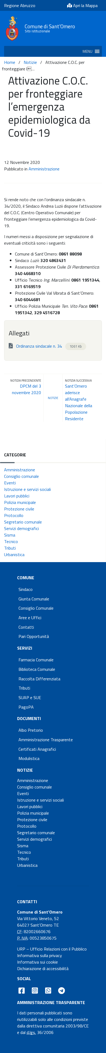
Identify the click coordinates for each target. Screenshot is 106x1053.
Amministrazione (44, 169)
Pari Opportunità (33, 636)
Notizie (30, 62)
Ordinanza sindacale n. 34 (48, 346)
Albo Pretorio (30, 730)
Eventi (10, 482)
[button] (87, 51)
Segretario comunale (23, 522)
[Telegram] (62, 990)
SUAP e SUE (29, 697)
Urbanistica (14, 554)
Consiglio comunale (21, 476)
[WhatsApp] (47, 990)
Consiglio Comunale (36, 608)
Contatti (26, 627)
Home (9, 62)
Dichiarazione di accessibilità (42, 968)
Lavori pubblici (16, 496)
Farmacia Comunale (36, 659)
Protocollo (13, 515)
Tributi (10, 548)
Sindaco (25, 589)
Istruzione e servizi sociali (27, 489)
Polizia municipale (20, 502)
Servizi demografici (21, 528)
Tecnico (11, 541)
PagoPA (26, 707)
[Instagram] (34, 990)
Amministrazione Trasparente (45, 739)
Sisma (9, 535)
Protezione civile (19, 509)
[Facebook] (21, 990)
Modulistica (28, 758)
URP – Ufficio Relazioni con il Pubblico (52, 949)
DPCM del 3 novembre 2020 (26, 389)
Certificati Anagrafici (37, 749)
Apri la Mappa (85, 5)
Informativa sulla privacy (39, 955)
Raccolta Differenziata (39, 678)
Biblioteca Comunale (36, 669)
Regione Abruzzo (19, 5)
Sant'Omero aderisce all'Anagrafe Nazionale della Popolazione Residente (78, 402)
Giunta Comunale (33, 599)
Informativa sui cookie (37, 962)
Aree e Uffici (29, 617)
